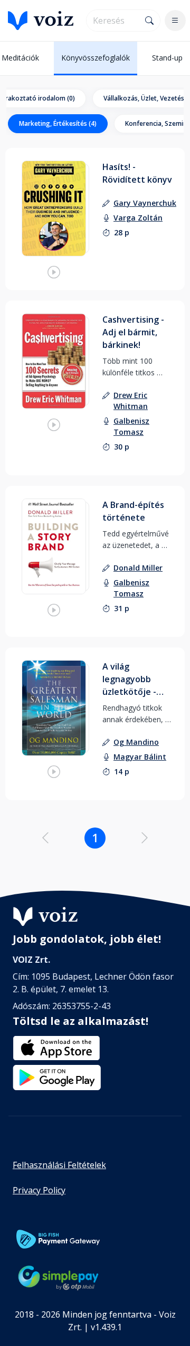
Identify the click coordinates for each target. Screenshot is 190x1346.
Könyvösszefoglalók (95, 58)
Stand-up (167, 58)
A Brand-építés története (133, 511)
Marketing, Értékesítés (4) (58, 123)
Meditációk (20, 58)
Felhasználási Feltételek (59, 1165)
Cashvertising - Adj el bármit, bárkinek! (133, 332)
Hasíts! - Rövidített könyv (137, 173)
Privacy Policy (39, 1190)
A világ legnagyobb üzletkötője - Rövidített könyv (137, 679)
